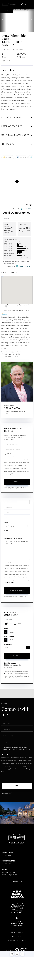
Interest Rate (8, 644)
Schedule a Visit (23, 502)
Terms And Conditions (17, 941)
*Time (6, 530)
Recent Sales (14, 411)
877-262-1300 (6, 864)
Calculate (17, 656)
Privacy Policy (10, 474)
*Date (6, 522)
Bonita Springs (9, 354)
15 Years (18, 623)
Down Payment (9, 636)
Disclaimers (17, 937)
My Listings (7, 411)
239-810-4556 (22, 4)
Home (3, 352)
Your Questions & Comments (13, 538)
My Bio (6, 413)
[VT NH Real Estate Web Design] (21, 950)
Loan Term (8, 619)
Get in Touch (17, 881)
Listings (10, 352)
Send (17, 786)
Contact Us (10, 502)
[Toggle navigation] (30, 4)
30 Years (9, 623)
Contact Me (22, 411)
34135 (18, 354)
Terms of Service (15, 598)
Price (6, 629)
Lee (20, 352)
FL (16, 352)
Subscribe (17, 482)
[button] (3, 20)
